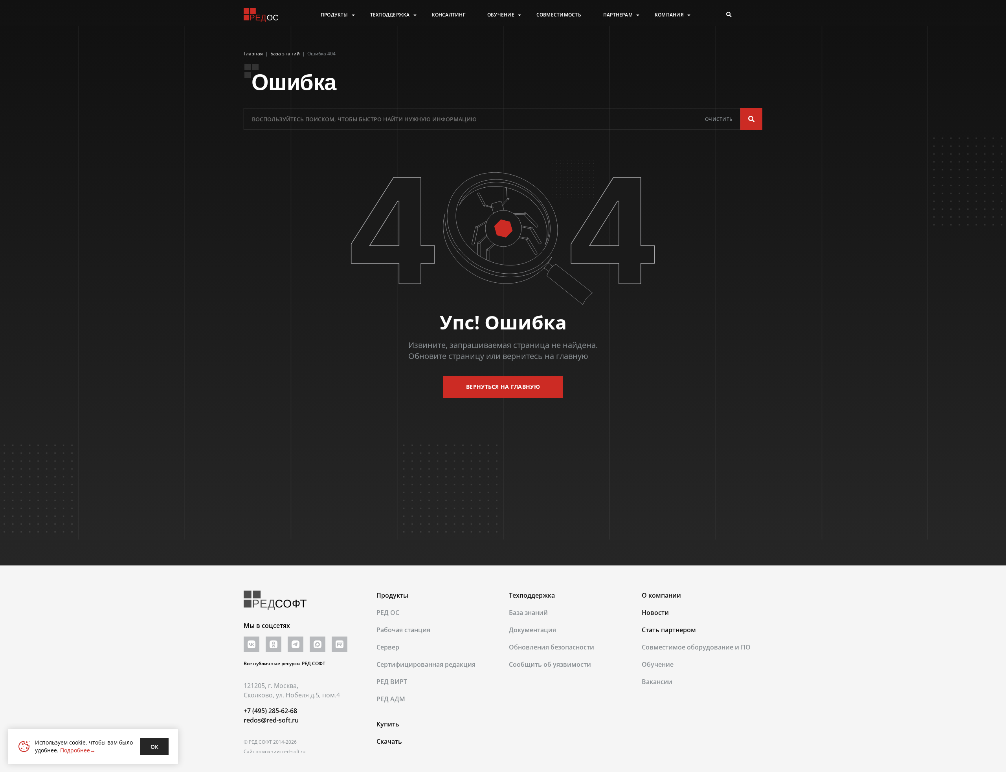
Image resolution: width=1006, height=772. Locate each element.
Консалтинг (448, 15)
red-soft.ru (293, 751)
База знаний (528, 612)
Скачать (389, 741)
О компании (661, 595)
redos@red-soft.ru (271, 720)
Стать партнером (669, 630)
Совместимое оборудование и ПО (696, 647)
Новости (655, 612)
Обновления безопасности (551, 647)
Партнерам (618, 15)
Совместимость (558, 15)
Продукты (334, 15)
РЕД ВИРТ (391, 681)
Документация (532, 630)
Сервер (387, 647)
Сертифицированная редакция (425, 664)
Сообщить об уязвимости (550, 664)
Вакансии (657, 681)
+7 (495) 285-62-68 (270, 710)
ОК (154, 746)
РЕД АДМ (390, 699)
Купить (387, 724)
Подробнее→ (77, 750)
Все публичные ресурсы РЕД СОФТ (284, 663)
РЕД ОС (387, 612)
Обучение (500, 15)
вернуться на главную (503, 386)
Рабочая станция (403, 630)
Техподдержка (390, 15)
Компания (669, 15)
